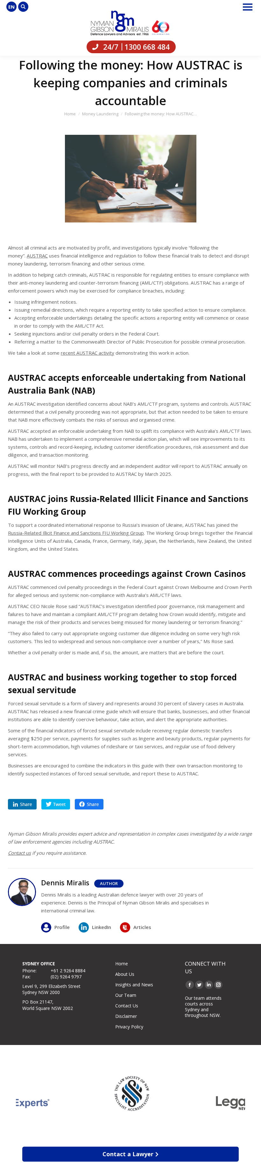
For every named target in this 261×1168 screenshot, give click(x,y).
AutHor (109, 883)
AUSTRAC (37, 255)
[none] (11, 7)
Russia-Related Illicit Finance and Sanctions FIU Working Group (76, 533)
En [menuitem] (11, 7)
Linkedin (22, 804)
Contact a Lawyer (127, 1154)
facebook (89, 804)
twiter (55, 804)
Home (121, 964)
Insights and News (134, 985)
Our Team (125, 995)
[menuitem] (11, 7)
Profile (62, 927)
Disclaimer (126, 1016)
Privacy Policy (129, 1027)
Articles (142, 927)
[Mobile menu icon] (248, 7)
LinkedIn (101, 927)
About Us (124, 974)
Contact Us (126, 1006)
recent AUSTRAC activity (87, 353)
